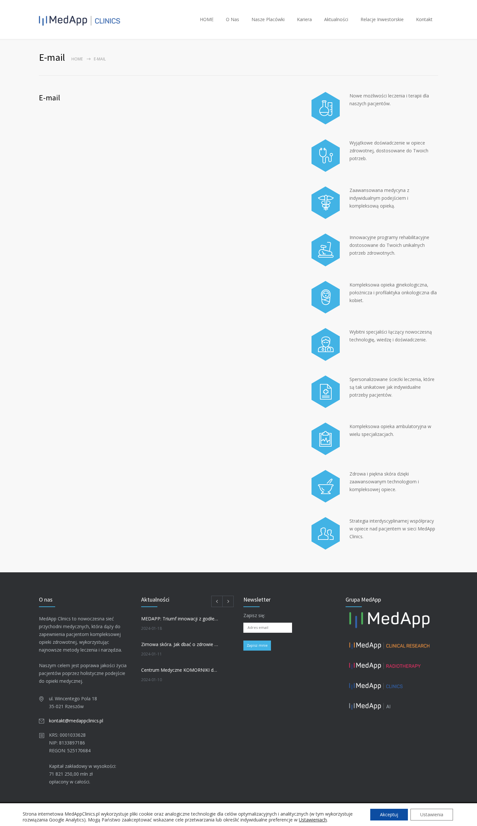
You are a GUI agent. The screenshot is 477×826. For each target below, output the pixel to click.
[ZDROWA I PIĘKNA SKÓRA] (326, 486)
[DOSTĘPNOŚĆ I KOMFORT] (326, 155)
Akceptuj (389, 814)
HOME (207, 19)
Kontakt (424, 19)
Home (77, 59)
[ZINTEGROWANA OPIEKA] (326, 533)
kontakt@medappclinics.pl (76, 721)
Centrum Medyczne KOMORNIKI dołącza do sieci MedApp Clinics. (180, 670)
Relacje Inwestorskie (382, 19)
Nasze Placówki (268, 19)
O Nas (232, 19)
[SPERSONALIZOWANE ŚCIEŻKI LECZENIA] (326, 392)
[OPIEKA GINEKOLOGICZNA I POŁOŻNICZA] (326, 297)
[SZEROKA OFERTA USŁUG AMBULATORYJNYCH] (326, 439)
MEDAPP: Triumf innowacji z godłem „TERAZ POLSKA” (180, 619)
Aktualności (336, 19)
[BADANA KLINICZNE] (326, 108)
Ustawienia (431, 814)
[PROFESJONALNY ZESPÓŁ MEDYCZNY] (326, 344)
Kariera (304, 19)
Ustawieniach (313, 820)
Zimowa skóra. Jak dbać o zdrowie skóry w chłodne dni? (180, 644)
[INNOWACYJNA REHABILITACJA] (326, 250)
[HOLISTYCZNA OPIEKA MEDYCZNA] (326, 203)
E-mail (49, 98)
